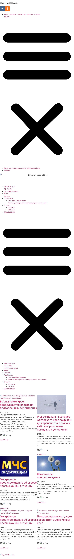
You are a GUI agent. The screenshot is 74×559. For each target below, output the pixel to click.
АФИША (7, 17)
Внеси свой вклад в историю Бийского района (22, 14)
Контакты (11, 207)
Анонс (6, 194)
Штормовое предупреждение (48, 475)
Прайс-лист (8, 198)
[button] (37, 92)
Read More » (4, 440)
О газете (7, 205)
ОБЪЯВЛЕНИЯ (9, 212)
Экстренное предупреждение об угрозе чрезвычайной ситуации (18, 482)
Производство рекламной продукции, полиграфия (27, 203)
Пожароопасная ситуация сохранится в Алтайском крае (54, 520)
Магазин (7, 196)
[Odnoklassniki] (7, 8)
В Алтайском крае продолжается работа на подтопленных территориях (18, 405)
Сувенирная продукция (17, 200)
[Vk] (2, 8)
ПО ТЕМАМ (8, 189)
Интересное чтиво (11, 191)
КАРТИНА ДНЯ (9, 187)
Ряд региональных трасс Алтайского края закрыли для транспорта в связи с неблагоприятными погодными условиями (54, 423)
